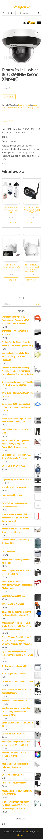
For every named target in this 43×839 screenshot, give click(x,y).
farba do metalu (22, 107)
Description (8, 120)
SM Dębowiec (21, 7)
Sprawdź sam (8, 96)
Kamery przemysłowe (24, 105)
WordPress (25, 831)
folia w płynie (31, 107)
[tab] (10, 121)
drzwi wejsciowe (12, 107)
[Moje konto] (24, 23)
